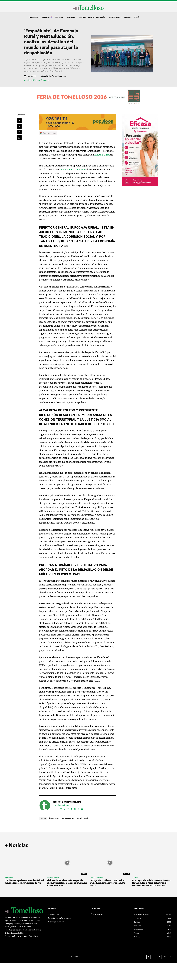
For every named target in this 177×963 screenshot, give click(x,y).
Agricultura (9, 878)
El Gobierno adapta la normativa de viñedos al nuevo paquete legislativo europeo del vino (24, 881)
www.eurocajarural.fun (73, 169)
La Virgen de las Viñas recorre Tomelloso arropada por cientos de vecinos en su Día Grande (107, 883)
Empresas (45, 80)
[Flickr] (57, 809)
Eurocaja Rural (102, 154)
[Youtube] (82, 809)
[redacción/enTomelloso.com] (45, 805)
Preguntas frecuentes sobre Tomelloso (21, 936)
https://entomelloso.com (62, 805)
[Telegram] (71, 809)
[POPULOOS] (77, 129)
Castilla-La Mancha (32, 80)
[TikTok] (165, 957)
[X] (19, 126)
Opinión (135, 878)
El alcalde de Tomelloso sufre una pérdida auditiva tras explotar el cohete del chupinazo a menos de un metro (67, 883)
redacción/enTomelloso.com (53, 76)
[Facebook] (19, 120)
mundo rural (82, 818)
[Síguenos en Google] (48, 137)
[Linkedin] (64, 809)
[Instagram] (61, 809)
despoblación (54, 818)
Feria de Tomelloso (53, 878)
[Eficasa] (140, 185)
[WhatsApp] (19, 137)
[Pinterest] (19, 132)
